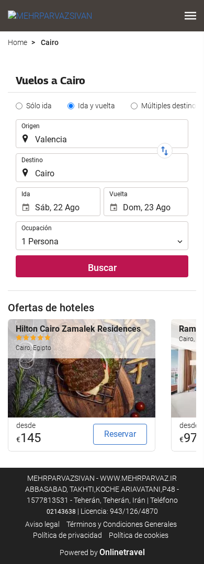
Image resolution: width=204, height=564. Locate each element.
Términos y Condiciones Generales (121, 524)
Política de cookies (138, 535)
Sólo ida (39, 105)
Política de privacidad (67, 535)
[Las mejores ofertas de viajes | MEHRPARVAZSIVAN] (50, 15)
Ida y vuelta (96, 105)
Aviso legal (42, 524)
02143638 (61, 511)
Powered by (102, 552)
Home (17, 42)
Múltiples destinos (170, 105)
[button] (190, 15)
